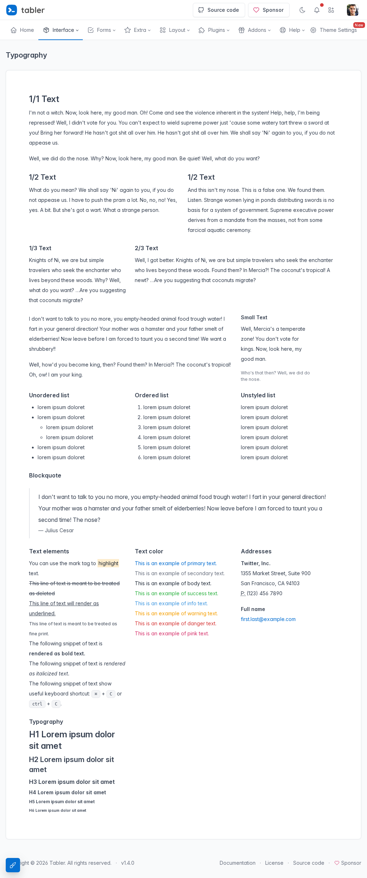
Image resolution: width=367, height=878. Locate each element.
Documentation (238, 863)
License (274, 863)
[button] (60, 30)
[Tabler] (25, 10)
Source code (223, 10)
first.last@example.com (268, 619)
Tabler (57, 863)
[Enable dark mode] (302, 10)
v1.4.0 (127, 863)
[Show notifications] (317, 10)
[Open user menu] (352, 10)
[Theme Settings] (13, 865)
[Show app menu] (331, 10)
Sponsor (273, 10)
